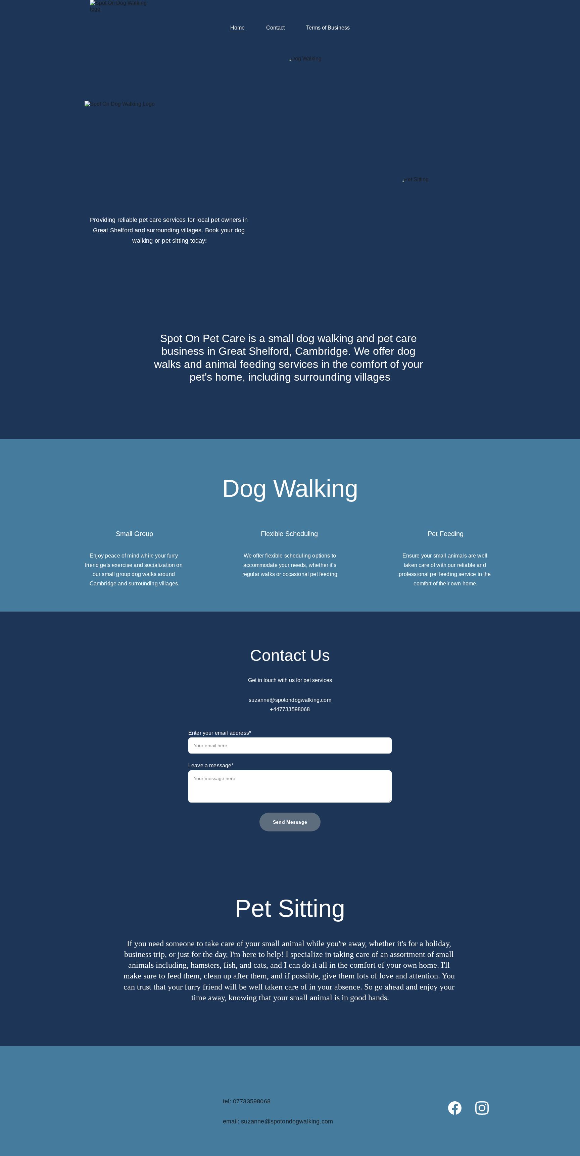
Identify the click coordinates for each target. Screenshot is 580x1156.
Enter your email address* (219, 733)
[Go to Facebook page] (455, 1108)
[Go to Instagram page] (482, 1108)
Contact (275, 28)
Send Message (290, 822)
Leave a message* (211, 765)
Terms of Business (328, 28)
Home (237, 28)
